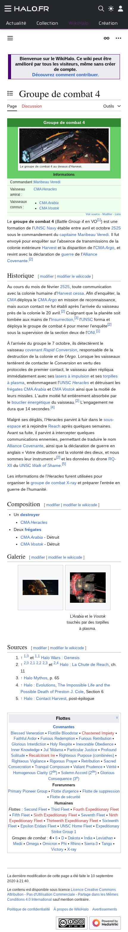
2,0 (26, 663)
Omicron (50, 844)
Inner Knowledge (25, 750)
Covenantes (63, 727)
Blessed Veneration (27, 733)
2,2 (38, 663)
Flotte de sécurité (65, 797)
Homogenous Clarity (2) (35, 773)
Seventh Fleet (93, 815)
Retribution (90, 761)
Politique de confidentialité (28, 909)
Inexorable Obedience (94, 744)
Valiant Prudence (87, 767)
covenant (33, 349)
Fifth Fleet (21, 815)
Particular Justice (82, 750)
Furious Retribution (95, 739)
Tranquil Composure (52, 767)
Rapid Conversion (60, 349)
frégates (15, 389)
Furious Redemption (57, 739)
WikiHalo (78, 23)
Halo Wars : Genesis (60, 657)
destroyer (30, 514)
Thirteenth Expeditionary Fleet (72, 821)
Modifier (107, 214)
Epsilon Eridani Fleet (38, 826)
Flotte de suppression (101, 791)
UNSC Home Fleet (76, 826)
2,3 (45, 663)
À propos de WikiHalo (71, 909)
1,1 (37, 656)
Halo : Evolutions (39, 685)
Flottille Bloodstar (63, 733)
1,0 (26, 656)
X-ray (72, 849)
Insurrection (62, 319)
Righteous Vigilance (29, 761)
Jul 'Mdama (53, 750)
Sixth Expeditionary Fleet (55, 815)
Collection (47, 23)
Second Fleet (35, 809)
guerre (67, 254)
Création (108, 23)
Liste (118, 214)
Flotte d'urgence (65, 791)
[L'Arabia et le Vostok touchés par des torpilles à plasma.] (88, 587)
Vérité (111, 767)
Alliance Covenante (25, 445)
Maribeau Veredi (47, 182)
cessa (78, 293)
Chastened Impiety (98, 733)
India (88, 838)
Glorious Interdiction (29, 744)
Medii (17, 844)
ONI (91, 332)
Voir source (93, 214)
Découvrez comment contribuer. (65, 74)
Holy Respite (61, 744)
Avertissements (104, 909)
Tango (107, 844)
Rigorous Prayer (63, 761)
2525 (116, 228)
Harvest (49, 247)
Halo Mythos (35, 677)
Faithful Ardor (25, 739)
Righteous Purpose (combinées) (86, 756)
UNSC (87, 319)
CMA (45, 189)
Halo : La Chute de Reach (84, 664)
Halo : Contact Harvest (45, 698)
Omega (32, 844)
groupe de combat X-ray (54, 482)
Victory (57, 849)
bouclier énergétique (31, 402)
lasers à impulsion (72, 376)
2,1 (32, 663)
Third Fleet (60, 809)
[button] (10, 38)
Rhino (75, 844)
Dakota (74, 838)
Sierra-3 (91, 844)
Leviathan (104, 838)
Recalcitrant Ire (42, 756)
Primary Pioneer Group (27, 791)
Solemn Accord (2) (78, 773)
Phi (64, 844)
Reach (54, 426)
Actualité (16, 23)
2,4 (56, 663)
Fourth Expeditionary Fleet (96, 809)
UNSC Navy (45, 228)
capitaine (68, 234)
